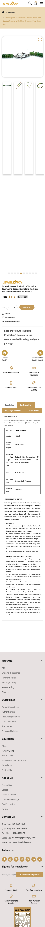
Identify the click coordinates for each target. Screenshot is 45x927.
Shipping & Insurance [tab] (13, 410)
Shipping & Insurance (11, 672)
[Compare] (7, 313)
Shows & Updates (10, 731)
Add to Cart (26, 307)
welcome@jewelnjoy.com (24, 837)
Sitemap (5, 692)
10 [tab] (36, 273)
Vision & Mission (9, 794)
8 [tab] (30, 273)
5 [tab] (21, 273)
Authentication (8, 711)
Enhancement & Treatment (14, 760)
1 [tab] (9, 273)
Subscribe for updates (30, 874)
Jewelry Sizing (8, 750)
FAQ (4, 668)
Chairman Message (10, 799)
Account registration (11, 716)
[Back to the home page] (3, 12)
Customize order (9, 721)
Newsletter (7, 765)
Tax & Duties (7, 755)
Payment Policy (9, 677)
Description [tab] (9, 405)
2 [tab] (12, 273)
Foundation (7, 785)
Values (5, 789)
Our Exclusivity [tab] (26, 405)
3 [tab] (15, 273)
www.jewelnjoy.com (22, 842)
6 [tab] (24, 273)
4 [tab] (18, 273)
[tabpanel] (7, 128)
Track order (7, 726)
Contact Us (7, 770)
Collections (11, 12)
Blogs (4, 746)
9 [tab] (33, 273)
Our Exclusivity (8, 804)
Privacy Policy (8, 687)
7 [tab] (27, 273)
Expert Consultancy (10, 707)
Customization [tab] (33, 410)
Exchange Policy (9, 682)
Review (5, 809)
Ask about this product (12, 321)
